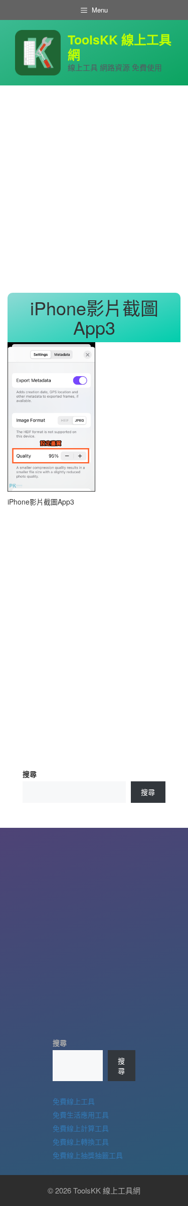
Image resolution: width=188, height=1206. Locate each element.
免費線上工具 (74, 1101)
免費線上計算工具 (81, 1128)
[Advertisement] (94, 189)
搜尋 (30, 774)
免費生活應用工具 (81, 1115)
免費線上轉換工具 (81, 1142)
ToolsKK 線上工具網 (119, 46)
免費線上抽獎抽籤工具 (88, 1155)
